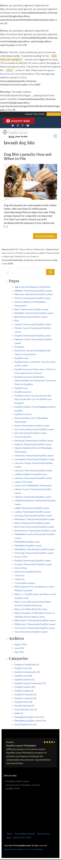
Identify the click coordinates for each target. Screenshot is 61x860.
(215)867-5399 (12, 788)
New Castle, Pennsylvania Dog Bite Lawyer (34, 527)
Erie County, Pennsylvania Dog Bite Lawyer (34, 429)
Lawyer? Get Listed (23, 482)
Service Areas (20, 568)
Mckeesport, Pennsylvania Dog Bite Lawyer (34, 519)
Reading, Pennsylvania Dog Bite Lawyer (32, 560)
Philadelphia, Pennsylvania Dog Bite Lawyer (34, 549)
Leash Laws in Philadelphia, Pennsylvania (33, 485)
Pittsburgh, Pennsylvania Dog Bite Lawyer (33, 553)
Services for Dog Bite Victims (28, 571)
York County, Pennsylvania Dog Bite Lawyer (34, 628)
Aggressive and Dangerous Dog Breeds (32, 287)
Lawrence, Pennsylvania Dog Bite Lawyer (33, 478)
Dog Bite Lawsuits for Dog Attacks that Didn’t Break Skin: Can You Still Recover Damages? (33, 399)
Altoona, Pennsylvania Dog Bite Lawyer (32, 298)
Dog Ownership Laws (24, 709)
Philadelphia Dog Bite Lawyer (28, 545)
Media (17, 713)
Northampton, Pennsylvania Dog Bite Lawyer (35, 530)
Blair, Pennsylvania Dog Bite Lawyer (30, 317)
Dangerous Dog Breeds (25, 664)
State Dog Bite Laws (24, 724)
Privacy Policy (21, 556)
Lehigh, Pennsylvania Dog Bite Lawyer (31, 508)
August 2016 (20, 644)
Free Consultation (22, 437)
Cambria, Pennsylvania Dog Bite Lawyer (32, 324)
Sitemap (7, 849)
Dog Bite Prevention (23, 694)
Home (9, 833)
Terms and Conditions (34, 849)
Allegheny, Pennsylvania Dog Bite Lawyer (33, 290)
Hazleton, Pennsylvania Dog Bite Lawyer (33, 444)
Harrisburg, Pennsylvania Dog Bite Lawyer (33, 440)
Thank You (19, 575)
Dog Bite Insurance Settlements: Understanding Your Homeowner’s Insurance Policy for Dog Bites (35, 381)
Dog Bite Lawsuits (22, 392)
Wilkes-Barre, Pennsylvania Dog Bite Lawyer (35, 620)
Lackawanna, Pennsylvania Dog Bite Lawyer (34, 459)
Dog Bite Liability (22, 690)
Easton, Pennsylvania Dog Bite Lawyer (32, 425)
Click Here (53, 114)
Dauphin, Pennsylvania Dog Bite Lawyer (32, 335)
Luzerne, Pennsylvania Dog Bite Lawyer (32, 512)
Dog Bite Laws (21, 388)
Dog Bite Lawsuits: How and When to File (27, 156)
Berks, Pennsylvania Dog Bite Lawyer (31, 309)
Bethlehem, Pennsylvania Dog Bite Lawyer (33, 313)
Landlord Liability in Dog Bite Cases (30, 474)
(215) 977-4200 (20, 121)
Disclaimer (19, 347)
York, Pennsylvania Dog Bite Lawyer (31, 631)
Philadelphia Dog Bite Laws (27, 541)
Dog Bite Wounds (22, 705)
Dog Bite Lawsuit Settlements (28, 683)
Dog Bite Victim (21, 702)
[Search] (50, 272)
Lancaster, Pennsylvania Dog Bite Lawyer (33, 470)
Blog (16, 320)
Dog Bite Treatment (23, 698)
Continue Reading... (45, 236)
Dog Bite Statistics (23, 414)
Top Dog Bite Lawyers (24, 583)
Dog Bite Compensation (25, 672)
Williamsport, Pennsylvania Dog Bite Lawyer (34, 624)
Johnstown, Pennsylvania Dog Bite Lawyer (33, 455)
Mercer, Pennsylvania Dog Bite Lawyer (32, 523)
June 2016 (19, 648)
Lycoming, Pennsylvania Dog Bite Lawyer (33, 515)
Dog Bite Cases (21, 358)
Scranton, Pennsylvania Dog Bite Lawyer (33, 564)
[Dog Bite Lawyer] (15, 132)
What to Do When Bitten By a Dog (30, 609)
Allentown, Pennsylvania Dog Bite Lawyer (33, 294)
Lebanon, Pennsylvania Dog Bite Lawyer (32, 497)
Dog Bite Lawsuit (22, 679)
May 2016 (19, 652)
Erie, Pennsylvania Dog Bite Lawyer (30, 433)
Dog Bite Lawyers (22, 687)
